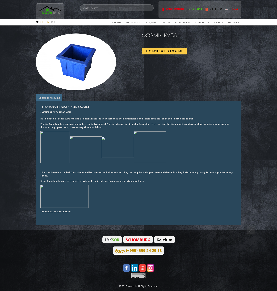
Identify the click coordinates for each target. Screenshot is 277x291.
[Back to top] (251, 230)
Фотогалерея (202, 22)
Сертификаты (182, 22)
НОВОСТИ (165, 22)
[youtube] (142, 268)
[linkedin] (134, 268)
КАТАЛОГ (218, 22)
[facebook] (126, 268)
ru (53, 22)
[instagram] (150, 268)
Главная (116, 22)
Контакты (233, 22)
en (47, 22)
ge (42, 22)
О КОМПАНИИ (133, 22)
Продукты (150, 22)
